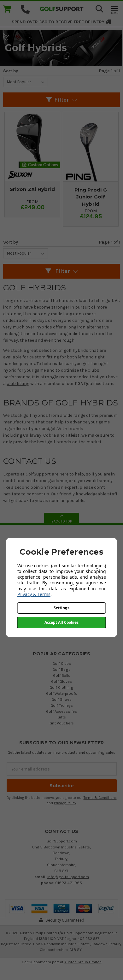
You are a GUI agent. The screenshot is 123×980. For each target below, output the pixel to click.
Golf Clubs (61, 663)
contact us (37, 494)
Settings (61, 608)
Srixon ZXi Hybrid (32, 189)
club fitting (18, 383)
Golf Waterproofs (61, 693)
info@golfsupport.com (68, 876)
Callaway (32, 435)
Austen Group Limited (83, 962)
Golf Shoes (61, 699)
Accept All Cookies (61, 622)
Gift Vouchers (62, 723)
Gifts (61, 717)
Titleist (72, 435)
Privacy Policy (65, 803)
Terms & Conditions (100, 798)
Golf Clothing (61, 687)
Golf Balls (61, 675)
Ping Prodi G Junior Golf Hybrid (90, 197)
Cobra (49, 435)
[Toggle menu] (114, 9)
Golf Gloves (61, 681)
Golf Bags (61, 669)
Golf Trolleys (61, 705)
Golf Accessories (61, 711)
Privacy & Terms (33, 594)
